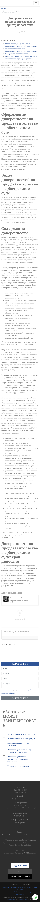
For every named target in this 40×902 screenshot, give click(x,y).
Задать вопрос (20, 698)
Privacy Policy (11, 899)
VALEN (3, 9)
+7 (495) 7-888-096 (20, 790)
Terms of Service (24, 899)
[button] (35, 897)
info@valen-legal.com (20, 799)
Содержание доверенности (16, 54)
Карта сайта (20, 894)
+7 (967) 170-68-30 (20, 792)
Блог (9, 9)
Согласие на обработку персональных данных (20, 892)
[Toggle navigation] (36, 3)
